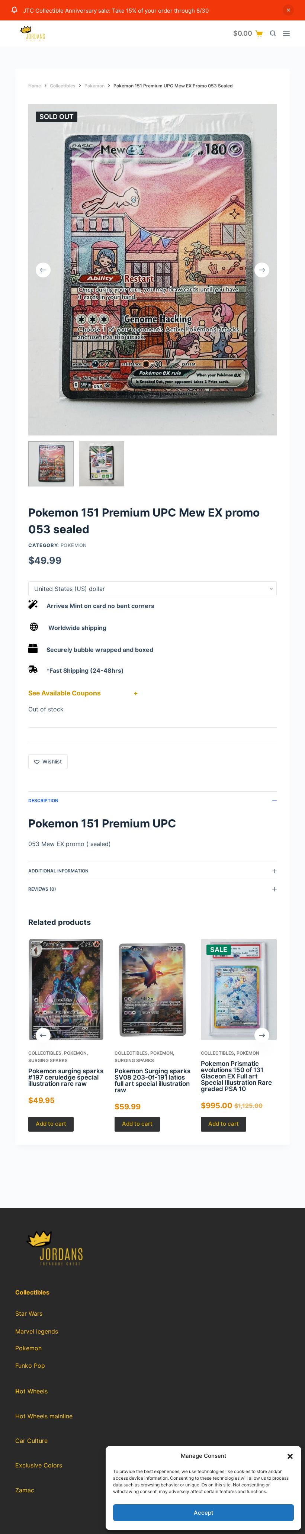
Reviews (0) (42, 889)
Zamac (24, 1490)
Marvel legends (36, 1331)
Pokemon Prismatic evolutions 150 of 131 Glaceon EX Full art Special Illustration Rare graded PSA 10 (236, 1076)
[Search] (273, 33)
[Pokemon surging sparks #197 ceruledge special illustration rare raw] (66, 989)
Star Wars (28, 1313)
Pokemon (74, 545)
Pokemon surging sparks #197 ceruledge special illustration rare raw (65, 1077)
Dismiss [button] (288, 10)
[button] (290, 1456)
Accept (204, 1512)
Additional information (58, 871)
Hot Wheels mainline (44, 1416)
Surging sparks (48, 1060)
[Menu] (286, 33)
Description (43, 800)
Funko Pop (30, 1366)
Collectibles (44, 1053)
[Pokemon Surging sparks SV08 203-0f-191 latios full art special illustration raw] (152, 989)
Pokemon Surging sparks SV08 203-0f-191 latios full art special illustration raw (152, 1080)
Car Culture (31, 1440)
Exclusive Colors (38, 1465)
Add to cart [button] (51, 1123)
